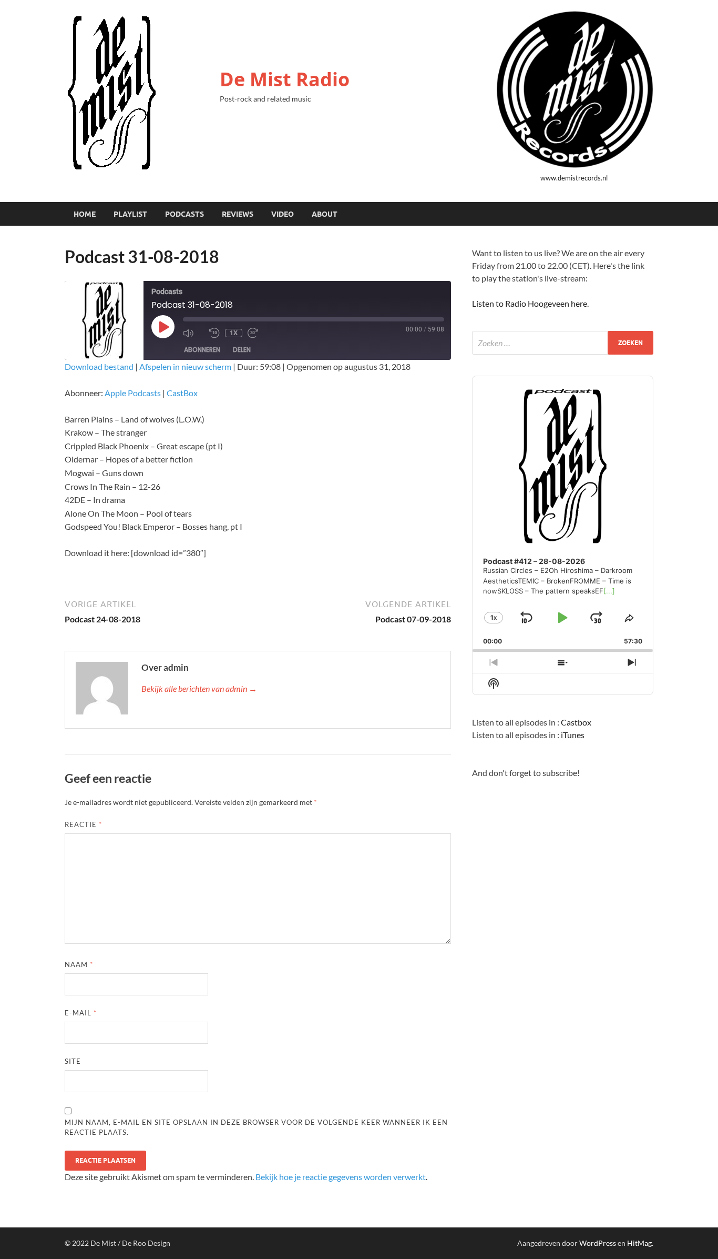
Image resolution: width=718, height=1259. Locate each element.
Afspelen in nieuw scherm (185, 366)
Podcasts (184, 214)
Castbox (576, 722)
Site (73, 1061)
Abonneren (202, 349)
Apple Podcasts (133, 393)
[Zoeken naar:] (562, 343)
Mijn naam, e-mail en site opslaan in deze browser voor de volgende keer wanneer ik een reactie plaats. (256, 1127)
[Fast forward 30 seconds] (258, 333)
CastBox (182, 393)
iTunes (572, 735)
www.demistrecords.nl (574, 178)
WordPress (597, 1242)
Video (282, 214)
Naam (79, 964)
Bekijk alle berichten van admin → (199, 688)
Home (85, 214)
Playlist (130, 214)
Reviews (237, 214)
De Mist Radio (285, 79)
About (324, 214)
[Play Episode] (163, 326)
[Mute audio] (193, 333)
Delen (242, 349)
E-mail (81, 1013)
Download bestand (99, 366)
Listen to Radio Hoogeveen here (529, 303)
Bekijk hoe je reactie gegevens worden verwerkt (340, 1177)
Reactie (83, 824)
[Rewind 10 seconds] (214, 333)
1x (234, 333)
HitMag (639, 1242)
